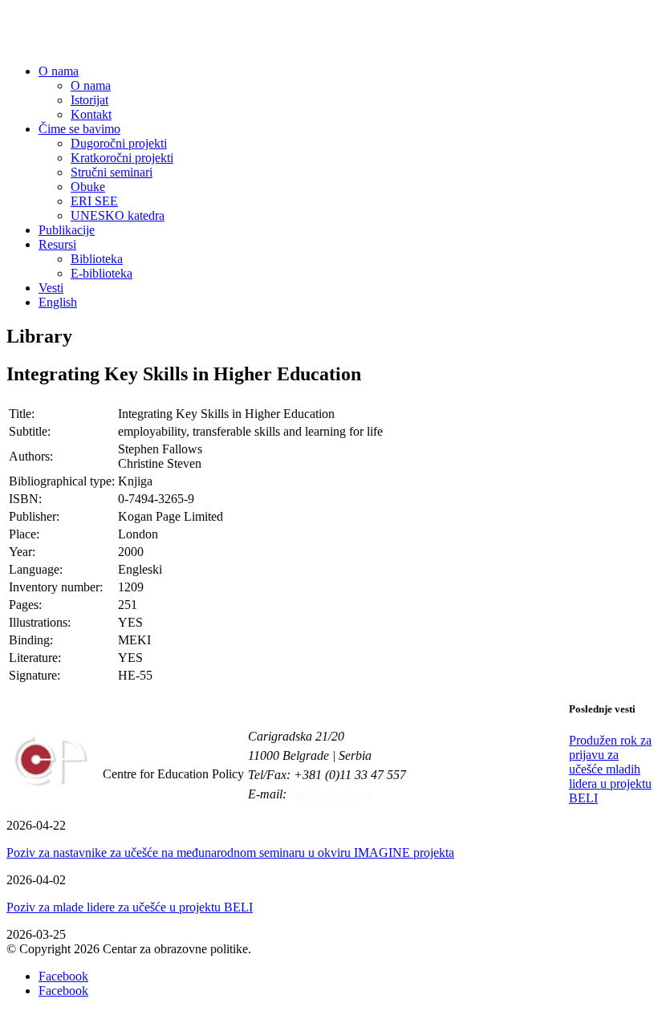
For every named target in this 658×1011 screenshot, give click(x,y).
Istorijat (89, 100)
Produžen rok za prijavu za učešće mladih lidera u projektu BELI (610, 769)
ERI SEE (94, 201)
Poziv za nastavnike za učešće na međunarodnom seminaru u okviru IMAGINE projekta (230, 852)
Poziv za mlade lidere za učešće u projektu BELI (129, 907)
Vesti (51, 287)
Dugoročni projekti (119, 143)
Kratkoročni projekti (122, 157)
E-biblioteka (101, 273)
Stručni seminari (111, 172)
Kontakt (91, 114)
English (58, 302)
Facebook (63, 976)
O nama (59, 71)
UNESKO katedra (117, 215)
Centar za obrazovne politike (134, 32)
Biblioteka (97, 259)
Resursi (57, 244)
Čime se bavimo (79, 129)
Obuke (88, 186)
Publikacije (67, 230)
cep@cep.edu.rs (331, 794)
